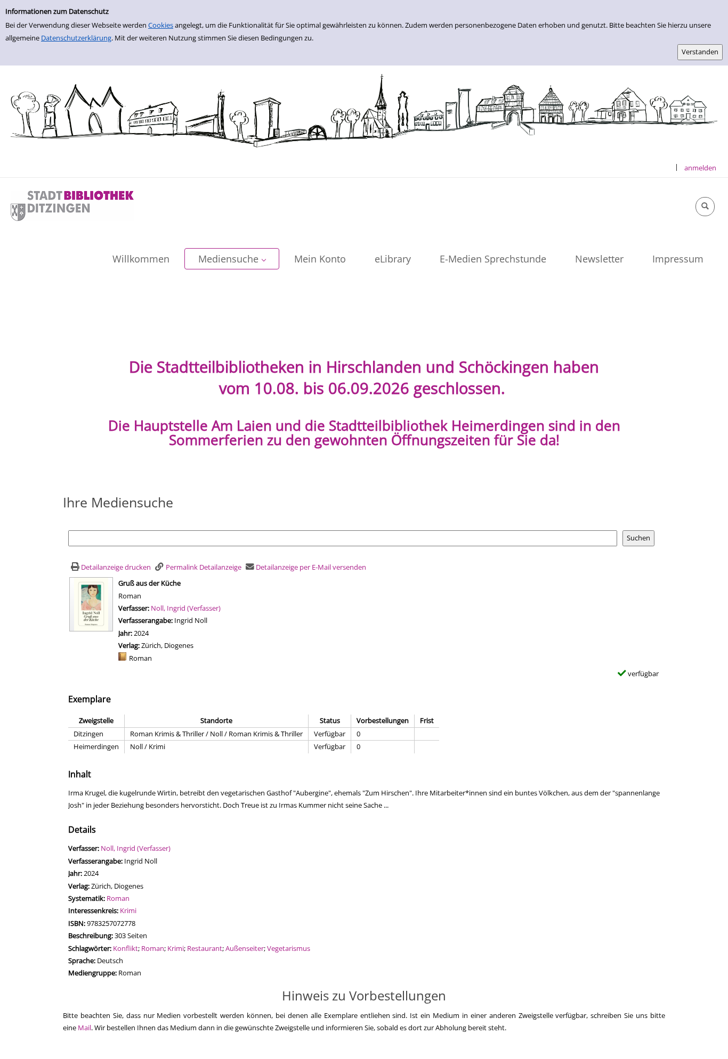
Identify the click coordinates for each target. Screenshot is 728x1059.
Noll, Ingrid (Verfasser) (186, 608)
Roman (118, 898)
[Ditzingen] (72, 205)
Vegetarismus (288, 948)
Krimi (128, 910)
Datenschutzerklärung (76, 38)
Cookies (160, 25)
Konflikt (125, 948)
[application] (231, 258)
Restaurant (204, 948)
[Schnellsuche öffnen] (705, 206)
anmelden (700, 168)
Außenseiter (244, 948)
